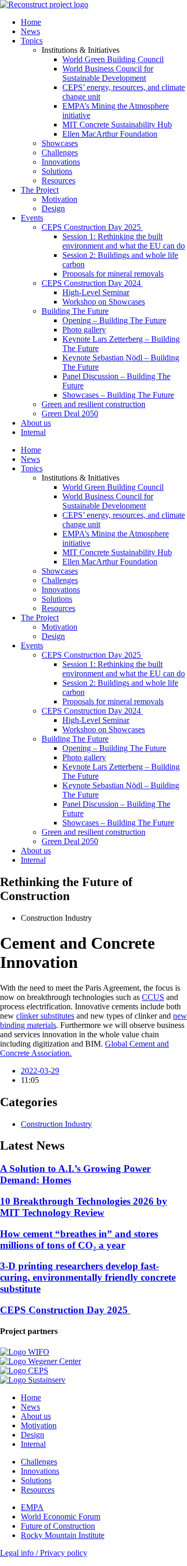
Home (31, 22)
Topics (32, 40)
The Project (40, 189)
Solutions (57, 171)
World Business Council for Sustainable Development (107, 73)
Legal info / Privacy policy (43, 1552)
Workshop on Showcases (103, 301)
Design (53, 208)
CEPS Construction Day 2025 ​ (65, 1309)
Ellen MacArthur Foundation (109, 133)
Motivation (59, 199)
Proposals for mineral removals (113, 273)
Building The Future (75, 311)
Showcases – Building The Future (118, 394)
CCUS (153, 997)
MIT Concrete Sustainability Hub (117, 124)
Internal (33, 432)
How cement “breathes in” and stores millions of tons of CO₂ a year (79, 1239)
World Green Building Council (113, 59)
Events (32, 217)
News (30, 31)
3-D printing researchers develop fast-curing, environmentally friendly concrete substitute (88, 1277)
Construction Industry (56, 1124)
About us (36, 422)
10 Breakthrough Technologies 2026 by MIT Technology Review (83, 1207)
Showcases (60, 143)
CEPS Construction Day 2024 (92, 283)
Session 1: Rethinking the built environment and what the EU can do (123, 241)
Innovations (61, 161)
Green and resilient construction (93, 404)
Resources (58, 180)
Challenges (60, 152)
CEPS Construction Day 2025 (92, 227)
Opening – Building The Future (114, 320)
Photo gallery (84, 329)
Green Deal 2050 (70, 413)
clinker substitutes (45, 1015)
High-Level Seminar (95, 292)
